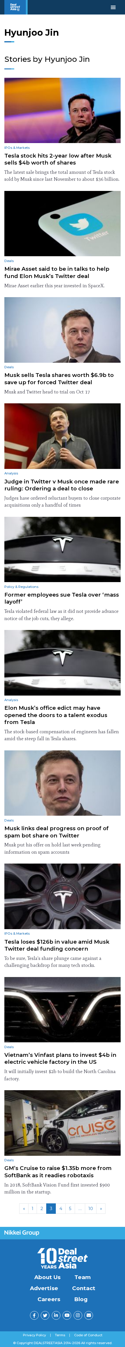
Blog (81, 1299)
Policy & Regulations (21, 587)
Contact (83, 1288)
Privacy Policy (34, 1335)
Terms (60, 1335)
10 (90, 1208)
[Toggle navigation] (113, 7)
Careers (49, 1299)
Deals (9, 261)
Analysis (11, 473)
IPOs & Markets (17, 148)
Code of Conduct (88, 1335)
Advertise (44, 1288)
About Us (47, 1277)
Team (82, 1277)
